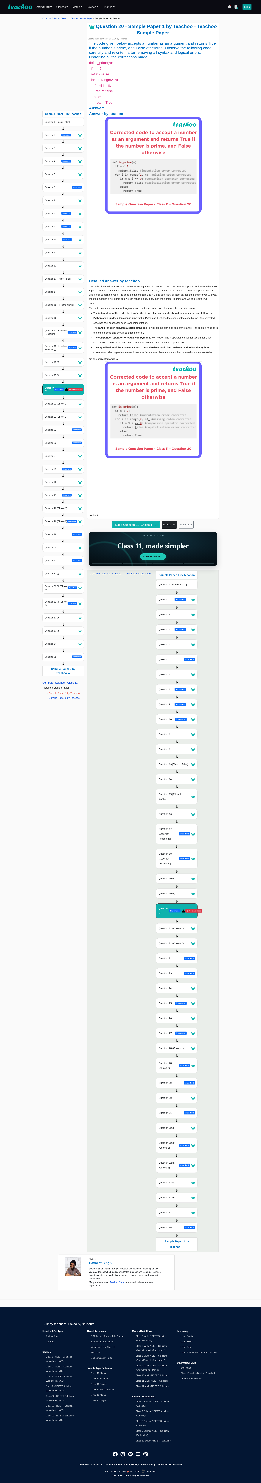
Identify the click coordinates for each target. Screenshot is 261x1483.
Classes (61, 6)
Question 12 (50, 266)
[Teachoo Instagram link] (123, 1454)
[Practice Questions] (236, 7)
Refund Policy (148, 1464)
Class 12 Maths (98, 1395)
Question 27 (58, 495)
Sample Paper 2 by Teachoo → (63, 671)
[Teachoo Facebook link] (115, 1454)
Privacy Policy (131, 1464)
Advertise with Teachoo (170, 1464)
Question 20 (63, 389)
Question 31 (63, 560)
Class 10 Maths (98, 1373)
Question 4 (57, 161)
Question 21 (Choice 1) (56, 404)
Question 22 (63, 430)
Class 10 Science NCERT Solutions (153, 1441)
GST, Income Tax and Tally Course (107, 1336)
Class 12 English (99, 1400)
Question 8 (57, 213)
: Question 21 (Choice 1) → (136, 524)
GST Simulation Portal (101, 1358)
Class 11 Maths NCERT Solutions (152, 1381)
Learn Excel (186, 1341)
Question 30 (50, 547)
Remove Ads (169, 524)
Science (91, 6)
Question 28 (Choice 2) (60, 521)
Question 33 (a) (52, 618)
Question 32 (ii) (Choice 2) (60, 603)
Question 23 (63, 443)
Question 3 (50, 148)
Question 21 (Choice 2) (56, 417)
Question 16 (50, 318)
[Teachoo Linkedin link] (145, 1454)
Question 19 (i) (52, 362)
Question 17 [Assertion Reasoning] (60, 332)
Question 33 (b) (52, 631)
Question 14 (50, 292)
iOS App (50, 1341)
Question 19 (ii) (52, 375)
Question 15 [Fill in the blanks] (59, 305)
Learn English (187, 1336)
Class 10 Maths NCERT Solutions (152, 1375)
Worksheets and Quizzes (103, 1347)
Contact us (96, 1464)
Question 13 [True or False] (58, 279)
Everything (43, 6)
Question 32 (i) (52, 573)
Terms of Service (113, 1464)
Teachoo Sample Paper (81, 18)
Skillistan (95, 1352)
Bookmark (186, 524)
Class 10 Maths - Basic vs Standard (198, 1373)
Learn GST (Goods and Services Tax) (199, 1352)
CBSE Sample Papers (191, 1379)
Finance (107, 6)
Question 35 (63, 657)
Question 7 (50, 200)
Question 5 (50, 174)
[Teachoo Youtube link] (138, 1454)
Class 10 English (99, 1384)
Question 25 (58, 469)
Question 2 (57, 135)
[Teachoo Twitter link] (130, 1454)
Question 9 (57, 226)
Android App (52, 1336)
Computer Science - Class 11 (55, 18)
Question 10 (58, 239)
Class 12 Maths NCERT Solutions (152, 1386)
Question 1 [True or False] (57, 122)
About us (84, 1464)
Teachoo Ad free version (102, 1341)
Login (247, 7)
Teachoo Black (117, 1282)
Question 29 (63, 534)
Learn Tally (186, 1347)
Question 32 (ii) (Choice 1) (60, 588)
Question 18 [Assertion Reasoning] (60, 348)
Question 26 (50, 482)
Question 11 (50, 253)
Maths (76, 6)
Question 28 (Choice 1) (56, 508)
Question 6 (63, 187)
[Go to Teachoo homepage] (20, 7)
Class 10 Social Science (102, 1389)
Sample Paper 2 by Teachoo (64, 698)
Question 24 (50, 456)
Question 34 (50, 644)
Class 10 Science (99, 1379)
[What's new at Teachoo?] (229, 7)
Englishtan (186, 1368)
